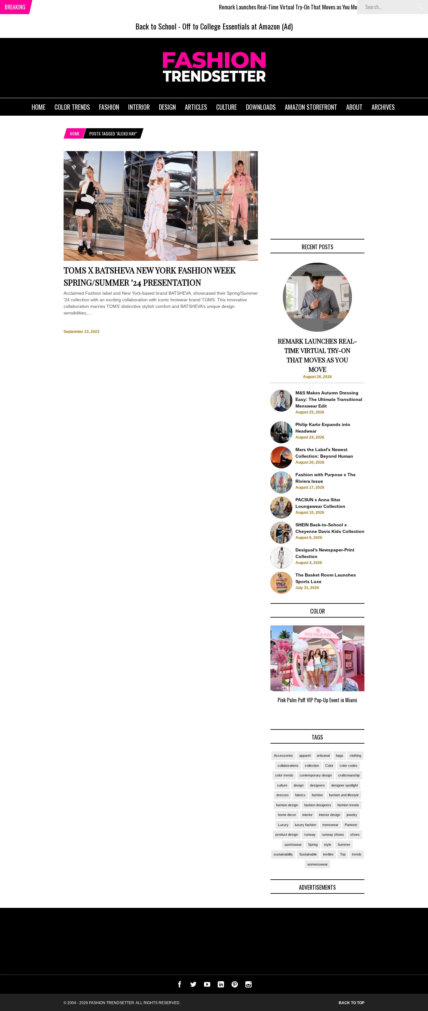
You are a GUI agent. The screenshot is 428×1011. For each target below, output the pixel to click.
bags (339, 755)
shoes (355, 834)
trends (357, 854)
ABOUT (354, 107)
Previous (258, 671)
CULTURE (226, 107)
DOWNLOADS (261, 107)
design (299, 785)
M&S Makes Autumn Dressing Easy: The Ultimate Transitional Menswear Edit (328, 399)
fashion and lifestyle (344, 795)
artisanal (323, 755)
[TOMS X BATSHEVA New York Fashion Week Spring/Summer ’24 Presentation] (161, 259)
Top (343, 854)
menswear (330, 825)
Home (75, 133)
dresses (282, 795)
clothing (355, 755)
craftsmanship (349, 775)
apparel (305, 755)
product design (286, 834)
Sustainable (308, 854)
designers (317, 785)
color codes (349, 765)
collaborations (288, 765)
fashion (317, 795)
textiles (328, 854)
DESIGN (167, 107)
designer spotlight (344, 785)
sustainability (283, 854)
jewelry (352, 815)
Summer (343, 844)
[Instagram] (248, 985)
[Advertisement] (317, 190)
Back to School (155, 26)
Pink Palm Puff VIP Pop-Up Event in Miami (317, 700)
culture (282, 785)
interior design (329, 815)
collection (312, 765)
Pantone (351, 825)
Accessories (283, 755)
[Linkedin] (221, 985)
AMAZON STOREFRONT (311, 107)
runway (310, 834)
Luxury (283, 825)
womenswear (317, 864)
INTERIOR (139, 107)
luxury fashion (305, 825)
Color (329, 765)
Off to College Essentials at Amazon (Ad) (237, 26)
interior (307, 815)
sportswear (293, 844)
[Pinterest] (235, 985)
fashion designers (317, 805)
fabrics (300, 795)
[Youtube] (207, 985)
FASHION (109, 107)
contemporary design (316, 775)
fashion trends (348, 805)
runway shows (333, 834)
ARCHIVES (383, 107)
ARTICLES (196, 107)
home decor (287, 815)
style (327, 844)
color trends (284, 775)
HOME (38, 107)
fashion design (287, 805)
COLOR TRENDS (72, 107)
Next (377, 671)
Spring (313, 844)
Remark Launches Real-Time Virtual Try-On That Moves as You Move (270, 7)
